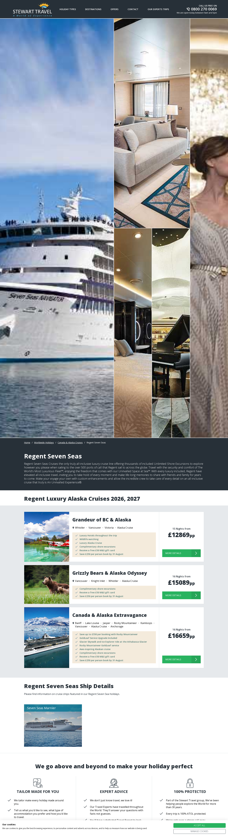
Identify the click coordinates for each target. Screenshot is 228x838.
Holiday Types (68, 9)
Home (27, 442)
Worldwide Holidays (44, 442)
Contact (133, 9)
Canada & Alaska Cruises (70, 442)
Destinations (93, 9)
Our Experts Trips (158, 9)
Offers (114, 9)
